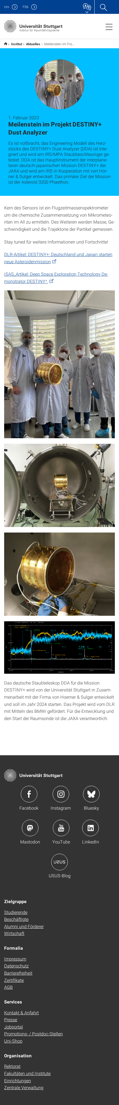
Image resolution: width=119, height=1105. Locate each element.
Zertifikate (14, 980)
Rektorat (12, 1066)
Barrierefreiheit (18, 973)
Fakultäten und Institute (27, 1073)
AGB (8, 987)
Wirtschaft (14, 933)
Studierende (15, 912)
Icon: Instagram (61, 794)
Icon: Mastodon (30, 828)
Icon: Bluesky (91, 794)
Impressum (15, 959)
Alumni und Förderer (24, 926)
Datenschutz (16, 966)
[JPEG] (59, 364)
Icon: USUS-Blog (59, 862)
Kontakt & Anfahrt (21, 1012)
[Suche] (103, 7)
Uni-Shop (13, 1041)
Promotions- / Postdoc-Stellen (33, 1033)
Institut (16, 44)
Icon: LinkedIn (90, 828)
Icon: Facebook (29, 794)
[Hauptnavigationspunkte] (109, 26)
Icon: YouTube (61, 828)
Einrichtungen (17, 1080)
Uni (6, 7)
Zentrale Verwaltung (23, 1087)
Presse (10, 1019)
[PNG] (59, 647)
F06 (26, 7)
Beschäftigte (16, 919)
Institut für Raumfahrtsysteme (5, 43)
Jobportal (13, 1027)
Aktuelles (33, 44)
